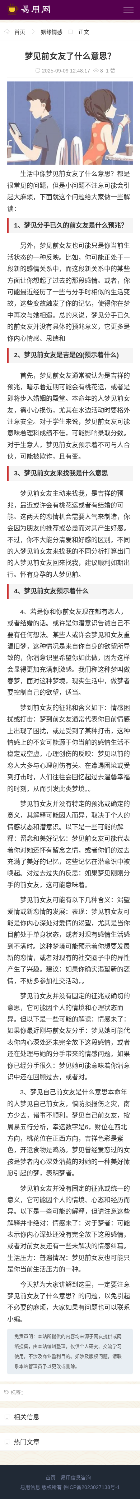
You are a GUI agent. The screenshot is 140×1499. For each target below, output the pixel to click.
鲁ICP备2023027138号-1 (91, 1487)
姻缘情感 (51, 32)
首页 (19, 32)
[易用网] (35, 16)
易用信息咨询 (76, 1477)
